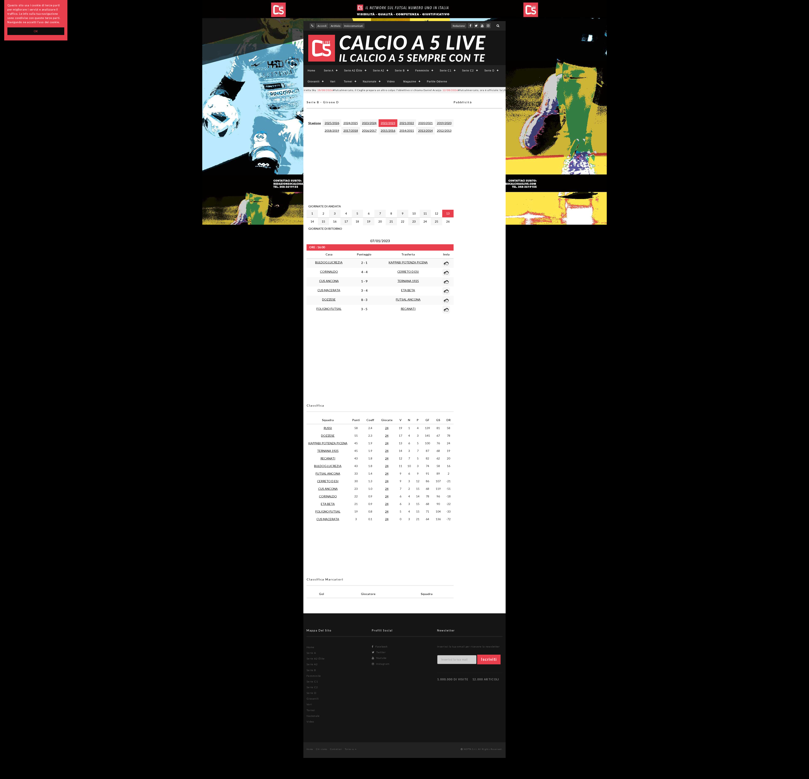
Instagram (382, 663)
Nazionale (369, 81)
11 (425, 213)
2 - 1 (364, 263)
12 (436, 213)
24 (425, 221)
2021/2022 (406, 123)
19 (368, 221)
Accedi (322, 25)
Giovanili (314, 81)
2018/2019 (332, 130)
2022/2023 (388, 123)
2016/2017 (369, 130)
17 (346, 221)
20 (380, 221)
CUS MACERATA (328, 290)
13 (448, 213)
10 (414, 213)
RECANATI (408, 308)
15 (323, 221)
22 (402, 221)
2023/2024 (369, 123)
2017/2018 (350, 130)
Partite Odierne (437, 81)
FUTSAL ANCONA (408, 299)
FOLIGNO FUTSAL (329, 308)
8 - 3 (364, 300)
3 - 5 (364, 309)
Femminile (422, 70)
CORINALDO (329, 271)
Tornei (348, 81)
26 (448, 221)
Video (391, 81)
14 (312, 221)
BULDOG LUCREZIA (329, 262)
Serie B (400, 70)
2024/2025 (350, 123)
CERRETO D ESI (408, 271)
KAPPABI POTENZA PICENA (408, 262)
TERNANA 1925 (408, 281)
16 (334, 221)
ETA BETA (408, 290)
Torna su (350, 749)
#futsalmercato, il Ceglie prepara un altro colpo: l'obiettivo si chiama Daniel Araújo (341, 90)
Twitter (380, 652)
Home (311, 70)
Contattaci (336, 749)
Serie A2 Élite (353, 70)
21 (391, 221)
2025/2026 (332, 123)
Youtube (381, 657)
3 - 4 (364, 290)
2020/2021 (425, 123)
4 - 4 (364, 272)
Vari (332, 81)
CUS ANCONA (329, 281)
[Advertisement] (380, 168)
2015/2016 (388, 130)
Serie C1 (445, 70)
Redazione (459, 25)
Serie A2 (378, 70)
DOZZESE (329, 299)
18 (357, 221)
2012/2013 (444, 130)
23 (414, 221)
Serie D (489, 70)
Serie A (329, 70)
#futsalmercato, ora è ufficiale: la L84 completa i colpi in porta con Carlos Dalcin (464, 90)
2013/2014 (425, 130)
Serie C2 (468, 70)
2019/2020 (444, 123)
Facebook (381, 646)
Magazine (409, 81)
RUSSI (328, 428)
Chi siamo (321, 749)
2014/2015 (406, 130)
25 (436, 221)
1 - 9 (364, 281)
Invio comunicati (353, 25)
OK (36, 31)
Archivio (335, 25)
